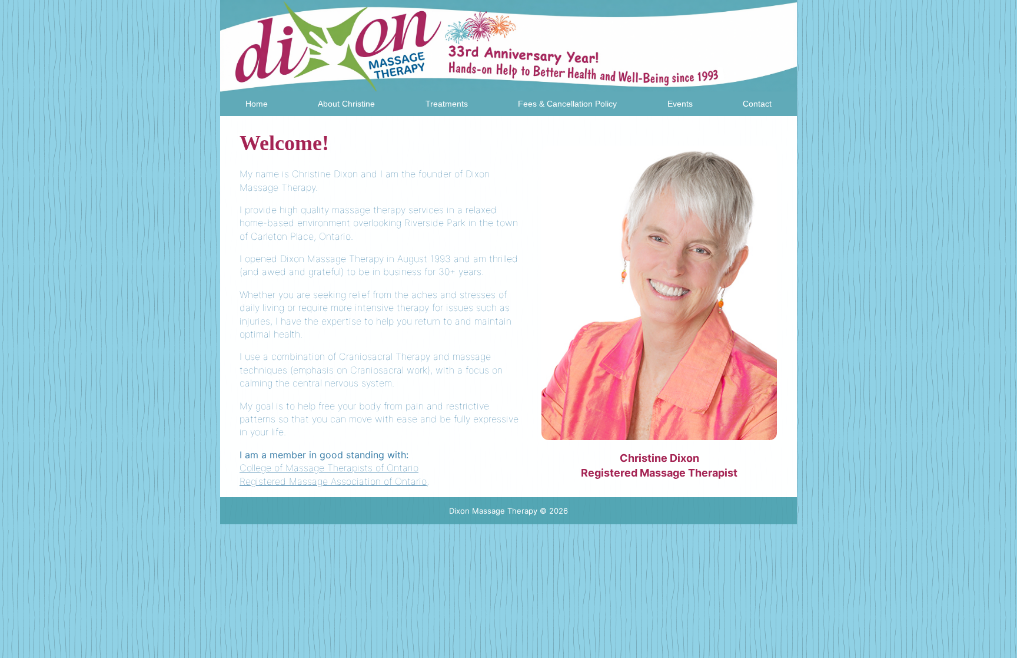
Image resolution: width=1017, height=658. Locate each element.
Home (256, 103)
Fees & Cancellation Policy (567, 103)
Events (680, 103)
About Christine (346, 103)
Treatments (447, 103)
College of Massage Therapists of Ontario (329, 468)
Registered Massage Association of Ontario (333, 481)
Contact (757, 103)
